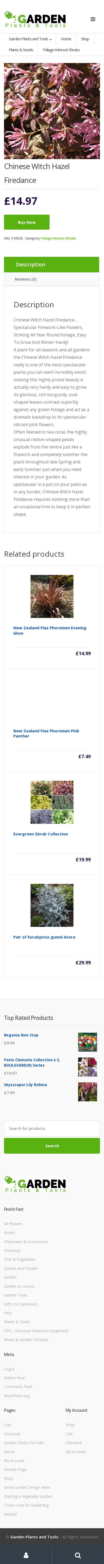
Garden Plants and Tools (29, 38)
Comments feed (18, 1386)
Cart (7, 1424)
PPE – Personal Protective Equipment (36, 1330)
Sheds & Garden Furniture (26, 1339)
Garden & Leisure (19, 1286)
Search (52, 1145)
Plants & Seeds (17, 1321)
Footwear (12, 1250)
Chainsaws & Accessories (26, 1241)
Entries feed (14, 1377)
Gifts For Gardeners (21, 1304)
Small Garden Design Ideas (27, 1487)
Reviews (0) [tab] (26, 279)
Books (9, 1232)
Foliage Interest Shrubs (58, 238)
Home (66, 38)
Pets (8, 1312)
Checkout (12, 1433)
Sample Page (15, 1469)
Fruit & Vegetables (20, 1259)
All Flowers (13, 1223)
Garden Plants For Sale (23, 1442)
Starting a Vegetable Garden (28, 1496)
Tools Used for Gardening (26, 1505)
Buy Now (27, 222)
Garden (10, 1277)
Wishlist (10, 1514)
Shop (85, 38)
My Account (14, 1460)
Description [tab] (30, 264)
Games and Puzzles (21, 1268)
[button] (93, 70)
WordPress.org (17, 1395)
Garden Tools (15, 1295)
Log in (9, 1369)
